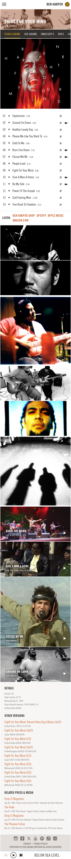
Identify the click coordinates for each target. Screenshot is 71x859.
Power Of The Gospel (23, 191)
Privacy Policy (41, 844)
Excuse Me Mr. (20, 157)
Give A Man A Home (23, 177)
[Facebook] (22, 838)
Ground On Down (21, 123)
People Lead (18, 163)
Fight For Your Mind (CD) (17, 756)
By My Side (18, 184)
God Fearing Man (21, 197)
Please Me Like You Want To (27, 136)
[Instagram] (16, 838)
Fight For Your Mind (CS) (17, 739)
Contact (27, 844)
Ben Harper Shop (24, 215)
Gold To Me (18, 143)
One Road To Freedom (24, 204)
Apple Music (56, 215)
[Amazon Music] (55, 838)
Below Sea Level (46, 855)
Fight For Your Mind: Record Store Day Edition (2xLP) (32, 722)
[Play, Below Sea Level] (13, 855)
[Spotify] (42, 838)
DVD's (61, 34)
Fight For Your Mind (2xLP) (18, 730)
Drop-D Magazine (14, 799)
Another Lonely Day (22, 129)
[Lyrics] (61, 116)
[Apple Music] (48, 838)
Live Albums (30, 34)
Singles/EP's (47, 34)
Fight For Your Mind (22, 170)
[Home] (58, 4)
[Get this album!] (35, 74)
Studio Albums (12, 34)
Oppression (18, 116)
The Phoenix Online (14, 824)
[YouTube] (35, 838)
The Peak (9, 807)
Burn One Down (20, 150)
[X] (29, 838)
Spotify (41, 215)
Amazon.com (20, 220)
